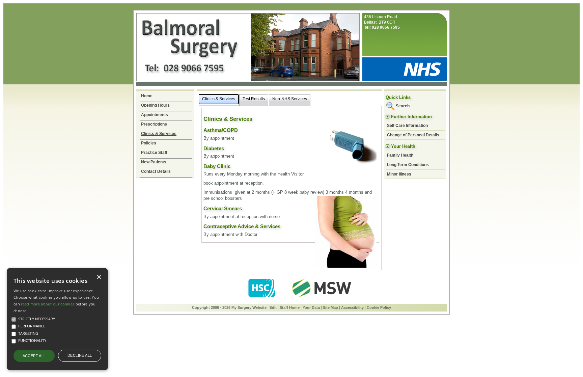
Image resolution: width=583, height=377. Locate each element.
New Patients (153, 162)
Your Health (403, 146)
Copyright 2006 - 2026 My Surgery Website (229, 307)
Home (146, 96)
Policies (148, 143)
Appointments (154, 115)
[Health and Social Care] (262, 298)
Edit (273, 307)
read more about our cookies (47, 303)
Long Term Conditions (408, 165)
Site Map (330, 307)
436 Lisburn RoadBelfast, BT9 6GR (382, 22)
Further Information (411, 116)
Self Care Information (407, 126)
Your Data (311, 307)
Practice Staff (154, 153)
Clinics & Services (158, 134)
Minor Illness (399, 174)
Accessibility (352, 307)
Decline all (79, 355)
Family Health (400, 155)
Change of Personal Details (413, 135)
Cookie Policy (379, 307)
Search (403, 106)
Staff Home (290, 307)
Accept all (34, 356)
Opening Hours (155, 105)
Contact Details (156, 171)
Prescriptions (154, 124)
